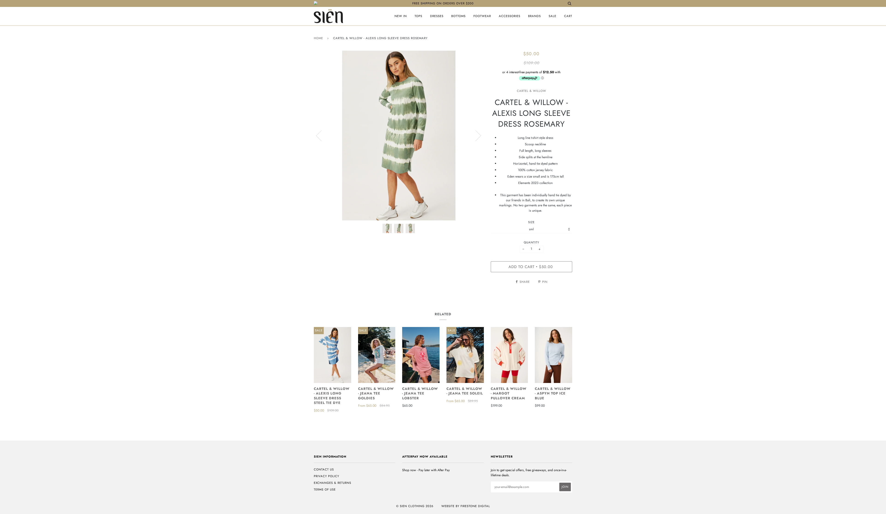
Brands (534, 16)
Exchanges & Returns (332, 483)
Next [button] (475, 135)
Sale (552, 16)
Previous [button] (321, 135)
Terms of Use (325, 489)
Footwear (482, 16)
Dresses (436, 16)
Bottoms (458, 16)
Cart (568, 16)
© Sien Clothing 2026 (414, 506)
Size (531, 222)
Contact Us (324, 469)
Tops (418, 16)
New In (401, 16)
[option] (399, 135)
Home (318, 38)
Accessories (509, 16)
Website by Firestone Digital (465, 506)
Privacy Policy (326, 476)
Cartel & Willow (531, 91)
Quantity (531, 242)
